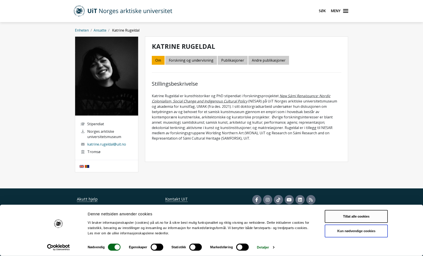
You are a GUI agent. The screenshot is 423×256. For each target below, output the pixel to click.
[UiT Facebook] (257, 199)
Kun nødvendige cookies (356, 231)
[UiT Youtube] (289, 199)
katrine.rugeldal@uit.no (106, 144)
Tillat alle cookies (356, 216)
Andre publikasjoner (269, 60)
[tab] (233, 60)
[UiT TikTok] (278, 199)
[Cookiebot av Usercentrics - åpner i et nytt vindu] (58, 247)
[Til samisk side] (87, 166)
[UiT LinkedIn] (300, 199)
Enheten (82, 30)
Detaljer (263, 247)
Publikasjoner (232, 60)
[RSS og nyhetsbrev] (310, 199)
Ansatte (100, 30)
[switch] (157, 247)
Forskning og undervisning (191, 60)
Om (158, 60)
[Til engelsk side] (82, 166)
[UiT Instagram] (267, 199)
